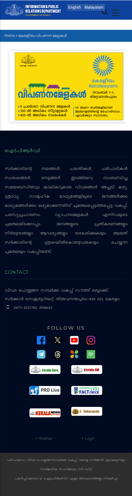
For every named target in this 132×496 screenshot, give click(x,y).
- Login (87, 439)
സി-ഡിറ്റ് (85, 469)
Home (10, 35)
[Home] (33, 9)
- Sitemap (43, 439)
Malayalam (94, 7)
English (74, 7)
